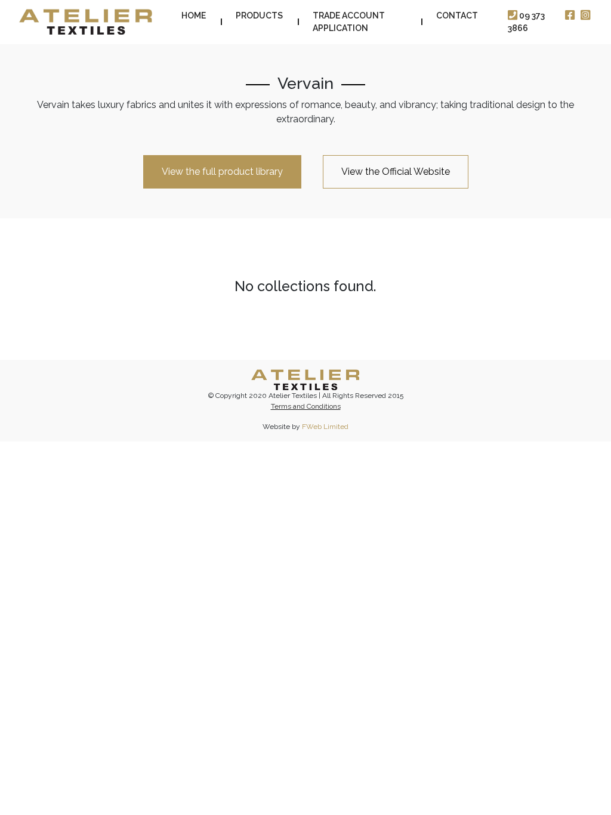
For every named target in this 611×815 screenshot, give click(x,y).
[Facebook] (570, 16)
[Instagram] (585, 16)
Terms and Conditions (306, 406)
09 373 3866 (526, 22)
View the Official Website (395, 171)
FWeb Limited (325, 426)
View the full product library (222, 171)
